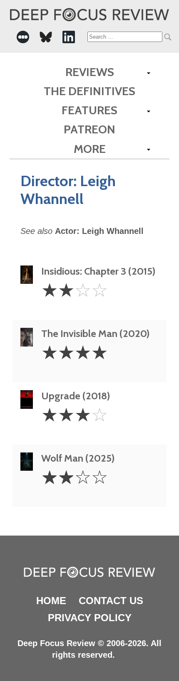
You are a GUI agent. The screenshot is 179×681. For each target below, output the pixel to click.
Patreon (89, 129)
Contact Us (111, 600)
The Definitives (89, 91)
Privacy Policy (90, 617)
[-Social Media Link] (23, 37)
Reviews (89, 72)
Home (51, 600)
